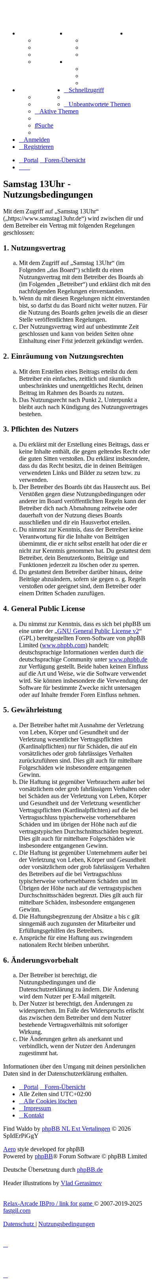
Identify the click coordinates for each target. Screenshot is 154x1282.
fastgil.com (16, 1210)
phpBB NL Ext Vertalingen (76, 1128)
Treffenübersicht (104, 47)
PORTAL (32, 33)
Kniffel (91, 68)
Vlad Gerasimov (81, 1183)
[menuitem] (128, 33)
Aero (9, 1149)
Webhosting (50, 47)
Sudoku (92, 75)
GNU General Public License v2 (98, 631)
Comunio (47, 104)
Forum (44, 40)
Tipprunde (49, 97)
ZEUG (75, 33)
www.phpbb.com (63, 645)
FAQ (41, 54)
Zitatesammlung (104, 54)
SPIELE (77, 61)
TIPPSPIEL (35, 90)
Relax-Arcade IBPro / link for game (48, 1203)
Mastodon (48, 61)
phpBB (44, 1156)
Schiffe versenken (105, 83)
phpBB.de (90, 1169)
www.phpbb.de (128, 659)
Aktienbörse (98, 40)
